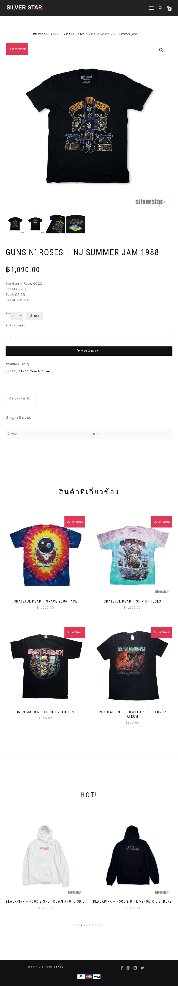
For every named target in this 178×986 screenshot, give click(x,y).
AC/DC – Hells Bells (132, 901)
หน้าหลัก (39, 34)
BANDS (54, 34)
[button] (161, 50)
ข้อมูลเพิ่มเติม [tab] (20, 398)
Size (8, 313)
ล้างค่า (34, 316)
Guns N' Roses (74, 34)
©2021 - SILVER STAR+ (46, 967)
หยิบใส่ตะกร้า (91, 350)
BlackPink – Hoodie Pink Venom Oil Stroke (45, 901)
